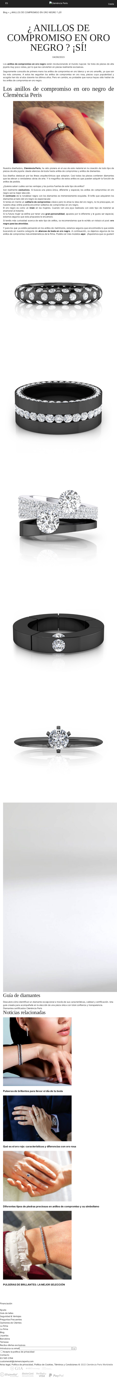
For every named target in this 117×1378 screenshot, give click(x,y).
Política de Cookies (43, 1364)
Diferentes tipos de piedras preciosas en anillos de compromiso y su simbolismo (51, 1206)
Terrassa (4, 1342)
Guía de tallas (6, 1313)
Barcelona (5, 1338)
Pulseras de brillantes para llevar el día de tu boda (33, 1091)
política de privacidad (23, 1351)
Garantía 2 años (7, 1300)
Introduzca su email (9, 1348)
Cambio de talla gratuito (12, 1294)
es (6, 3)
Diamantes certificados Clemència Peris (22, 1008)
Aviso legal (5, 1364)
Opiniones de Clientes (10, 1322)
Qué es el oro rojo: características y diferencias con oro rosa (39, 1146)
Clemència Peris (32, 168)
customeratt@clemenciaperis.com (17, 1361)
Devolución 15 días (9, 1297)
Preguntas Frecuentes (11, 1319)
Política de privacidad (22, 1364)
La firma (4, 1329)
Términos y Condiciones (66, 1364)
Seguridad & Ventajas (10, 1316)
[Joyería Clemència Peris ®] (58, 3)
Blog (5, 12)
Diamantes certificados (11, 1306)
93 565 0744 (6, 1358)
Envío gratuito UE (8, 1290)
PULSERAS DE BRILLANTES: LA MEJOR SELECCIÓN (34, 1284)
